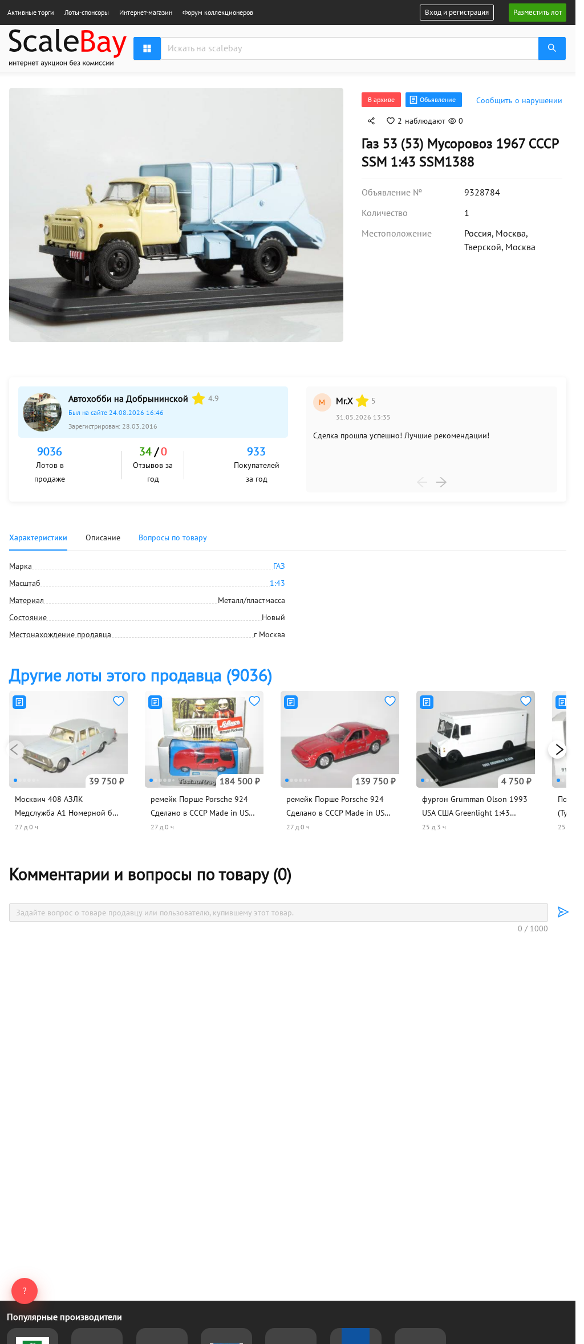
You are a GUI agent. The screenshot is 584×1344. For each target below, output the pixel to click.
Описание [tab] (103, 534)
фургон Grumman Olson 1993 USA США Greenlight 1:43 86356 (475, 809)
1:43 (277, 580)
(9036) (140, 671)
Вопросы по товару (173, 534)
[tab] (173, 534)
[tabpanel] (287, 596)
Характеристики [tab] (38, 534)
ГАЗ (279, 562)
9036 (49, 448)
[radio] (198, 395)
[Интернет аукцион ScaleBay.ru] (68, 64)
